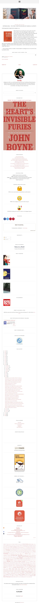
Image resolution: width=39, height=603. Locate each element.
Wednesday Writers (26, 575)
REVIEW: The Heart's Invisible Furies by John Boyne (19, 100)
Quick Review (28, 558)
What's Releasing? (7, 576)
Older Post (35, 64)
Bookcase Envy (30, 547)
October (6, 368)
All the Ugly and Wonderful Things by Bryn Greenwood (19, 166)
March (6, 408)
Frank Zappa (25, 228)
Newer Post (4, 64)
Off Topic (31, 557)
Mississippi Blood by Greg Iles (19, 164)
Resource (4, 561)
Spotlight (7, 574)
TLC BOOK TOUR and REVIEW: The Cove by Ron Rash (13, 391)
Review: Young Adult (11, 573)
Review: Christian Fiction (23, 563)
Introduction (25, 555)
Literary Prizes (5, 556)
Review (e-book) (21, 561)
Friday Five (18, 528)
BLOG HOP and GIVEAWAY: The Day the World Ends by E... (14, 394)
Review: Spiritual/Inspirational (16, 572)
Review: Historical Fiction (18, 567)
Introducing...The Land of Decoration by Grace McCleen (14, 403)
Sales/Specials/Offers (28, 573)
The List (30, 574)
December (7, 365)
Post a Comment (5, 59)
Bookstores (34, 548)
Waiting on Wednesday (19, 575)
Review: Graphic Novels (9, 567)
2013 (5, 363)
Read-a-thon (9, 560)
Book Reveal (25, 547)
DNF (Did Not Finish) (19, 551)
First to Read (16, 552)
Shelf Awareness (19, 427)
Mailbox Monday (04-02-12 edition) (11, 407)
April (6, 376)
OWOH (11, 558)
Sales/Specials (22, 573)
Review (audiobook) (14, 561)
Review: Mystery (15, 569)
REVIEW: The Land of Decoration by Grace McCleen (13, 404)
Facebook (16, 52)
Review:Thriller (17, 573)
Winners (12, 576)
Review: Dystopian (13, 566)
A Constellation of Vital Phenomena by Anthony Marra (19, 163)
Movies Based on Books (15, 557)
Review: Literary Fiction (13, 568)
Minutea (27, 556)
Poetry (15, 558)
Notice (28, 557)
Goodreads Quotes (32, 230)
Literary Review (10, 556)
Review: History (26, 567)
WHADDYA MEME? (33, 575)
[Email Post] (35, 54)
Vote (14, 575)
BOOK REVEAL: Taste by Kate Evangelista (12, 395)
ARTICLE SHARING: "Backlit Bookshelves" (12, 398)
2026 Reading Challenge (9, 320)
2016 (5, 359)
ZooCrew (30, 576)
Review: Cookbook (27, 565)
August (6, 371)
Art (21, 544)
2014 (5, 361)
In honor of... (33, 553)
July (6, 372)
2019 (5, 355)
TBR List (16, 574)
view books (14, 325)
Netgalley (21, 557)
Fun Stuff (27, 552)
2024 (5, 353)
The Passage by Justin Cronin (19, 162)
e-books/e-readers (26, 551)
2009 (5, 415)
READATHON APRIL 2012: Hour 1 (10, 384)
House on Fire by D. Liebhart (19, 168)
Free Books (20, 552)
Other (26, 52)
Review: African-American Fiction (12, 562)
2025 (5, 352)
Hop (20, 553)
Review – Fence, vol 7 (18, 536)
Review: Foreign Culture (25, 566)
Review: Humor (5, 568)
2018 (5, 356)
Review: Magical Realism (22, 568)
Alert (20, 544)
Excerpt (4, 552)
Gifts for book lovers (32, 552)
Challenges (8, 550)
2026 (5, 351)
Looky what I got (15, 556)
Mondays (4, 557)
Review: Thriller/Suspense (27, 572)
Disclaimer (13, 551)
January (6, 411)
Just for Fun (29, 555)
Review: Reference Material (19, 570)
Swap (14, 574)
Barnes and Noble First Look (31, 545)
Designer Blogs (22, 602)
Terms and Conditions (23, 584)
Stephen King (11, 574)
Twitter (19, 52)
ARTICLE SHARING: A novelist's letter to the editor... (13, 380)
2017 (5, 357)
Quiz (31, 558)
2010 (5, 414)
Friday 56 (23, 552)
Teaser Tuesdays (21, 574)
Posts (6, 237)
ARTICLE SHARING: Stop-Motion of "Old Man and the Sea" (14, 406)
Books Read (25, 548)
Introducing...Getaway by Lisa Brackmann (12, 396)
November (7, 367)
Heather (9, 321)
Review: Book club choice (7, 563)
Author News (31, 544)
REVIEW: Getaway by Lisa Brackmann (11, 392)
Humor (23, 553)
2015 (5, 360)
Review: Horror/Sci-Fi (32, 567)
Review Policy (28, 561)
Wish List (15, 576)
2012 (5, 364)
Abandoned (10, 544)
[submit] (35, 92)
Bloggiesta (11, 546)
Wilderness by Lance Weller (19, 161)
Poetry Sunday (19, 558)
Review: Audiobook (33, 562)
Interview (8, 555)
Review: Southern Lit (7, 572)
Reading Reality (18, 533)
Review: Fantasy (18, 566)
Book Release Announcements (18, 547)
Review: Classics (30, 563)
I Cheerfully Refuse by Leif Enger (19, 167)
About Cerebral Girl (15, 544)
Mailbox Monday (21, 556)
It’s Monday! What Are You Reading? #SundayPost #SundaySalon (18, 532)
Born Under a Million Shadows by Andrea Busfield (19, 160)
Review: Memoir (30, 568)
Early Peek (31, 551)
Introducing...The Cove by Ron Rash (11, 400)
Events (34, 551)
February (7, 410)
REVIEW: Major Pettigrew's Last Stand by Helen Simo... (14, 402)
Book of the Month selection (8, 547)
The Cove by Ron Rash (19, 156)
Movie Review (8, 557)
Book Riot (19, 422)
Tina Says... (18, 527)
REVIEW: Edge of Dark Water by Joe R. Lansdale (13, 387)
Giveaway (5, 553)
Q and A (24, 558)
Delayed (11, 551)
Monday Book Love (32, 556)
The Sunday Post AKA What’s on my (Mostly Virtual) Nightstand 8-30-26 (18, 534)
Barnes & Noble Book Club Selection (14, 545)
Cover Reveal (7, 551)
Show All (34, 537)
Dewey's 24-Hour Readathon (19, 423)
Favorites (7, 552)
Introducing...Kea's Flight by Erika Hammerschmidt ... (13, 386)
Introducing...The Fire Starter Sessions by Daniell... (13, 379)
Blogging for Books (17, 546)
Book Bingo (25, 546)
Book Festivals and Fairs (32, 546)
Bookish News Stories (8, 548)
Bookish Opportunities (16, 548)
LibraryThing (19, 424)
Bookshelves (29, 548)
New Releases (25, 557)
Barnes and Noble (23, 545)
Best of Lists (8, 546)
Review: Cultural (8, 566)
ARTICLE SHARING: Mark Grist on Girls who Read (13, 399)
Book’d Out (18, 531)
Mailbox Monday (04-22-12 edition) (11, 383)
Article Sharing (25, 544)
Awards (7, 545)
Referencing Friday (26, 560)
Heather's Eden (17, 553)
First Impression (12, 552)
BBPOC (4, 546)
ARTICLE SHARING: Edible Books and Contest (12, 390)
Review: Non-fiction (21, 569)
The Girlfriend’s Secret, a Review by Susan (18, 530)
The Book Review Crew (18, 529)
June (6, 373)
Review (8, 561)
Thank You (27, 574)
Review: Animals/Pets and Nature (23, 562)
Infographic (5, 555)
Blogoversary (21, 546)
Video (13, 575)
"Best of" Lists (5, 544)
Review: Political (27, 569)
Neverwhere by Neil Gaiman (19, 157)
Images (29, 553)
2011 (5, 412)
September (7, 369)
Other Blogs (7, 558)
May (6, 375)
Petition (13, 558)
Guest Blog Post (12, 553)
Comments (6, 239)
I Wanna (26, 553)
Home (20, 64)
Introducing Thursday (9, 56)
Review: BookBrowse (15, 563)
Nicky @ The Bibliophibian (18, 535)
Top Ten (7, 575)
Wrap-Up (23, 576)
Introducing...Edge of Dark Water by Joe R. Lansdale (13, 388)
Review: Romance (28, 570)
